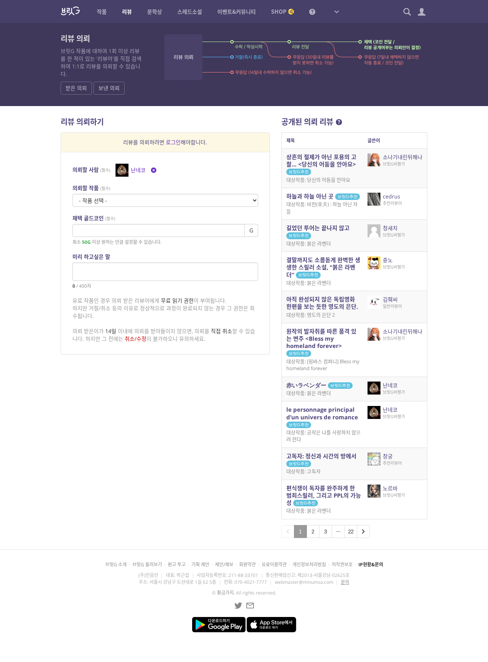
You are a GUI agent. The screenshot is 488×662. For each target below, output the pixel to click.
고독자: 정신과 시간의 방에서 (321, 459)
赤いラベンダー (318, 385)
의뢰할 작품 (91, 188)
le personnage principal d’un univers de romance (322, 416)
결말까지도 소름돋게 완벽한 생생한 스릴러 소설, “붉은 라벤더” (323, 267)
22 (350, 531)
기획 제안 (200, 564)
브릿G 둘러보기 (147, 564)
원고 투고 (177, 564)
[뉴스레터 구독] (250, 605)
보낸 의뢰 (109, 88)
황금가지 (225, 593)
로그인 (173, 142)
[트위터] (238, 605)
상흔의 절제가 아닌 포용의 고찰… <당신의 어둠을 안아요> (321, 163)
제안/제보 (224, 564)
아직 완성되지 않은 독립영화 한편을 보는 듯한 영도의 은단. (322, 302)
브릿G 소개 (116, 564)
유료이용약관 (274, 564)
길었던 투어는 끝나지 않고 (318, 231)
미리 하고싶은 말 (91, 256)
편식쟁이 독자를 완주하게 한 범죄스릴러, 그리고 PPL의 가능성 (323, 495)
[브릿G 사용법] (312, 11)
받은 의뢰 (76, 88)
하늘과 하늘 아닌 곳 (322, 196)
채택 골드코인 (93, 218)
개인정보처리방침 (309, 564)
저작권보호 (342, 564)
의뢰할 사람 (91, 169)
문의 (345, 582)
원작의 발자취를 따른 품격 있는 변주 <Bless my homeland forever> (321, 341)
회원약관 (247, 564)
